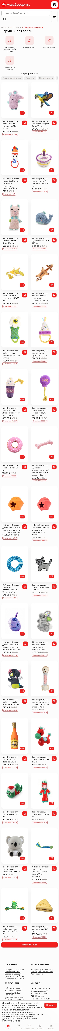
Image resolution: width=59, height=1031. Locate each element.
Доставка (9, 974)
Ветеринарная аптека (41, 970)
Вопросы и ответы (13, 990)
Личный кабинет (45, 972)
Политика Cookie (11, 1021)
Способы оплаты (12, 972)
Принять (50, 1005)
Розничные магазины (14, 978)
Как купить (9, 970)
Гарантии (19, 970)
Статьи (34, 972)
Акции (21, 976)
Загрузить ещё (29, 945)
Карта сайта (37, 974)
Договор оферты (12, 993)
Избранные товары (13, 988)
